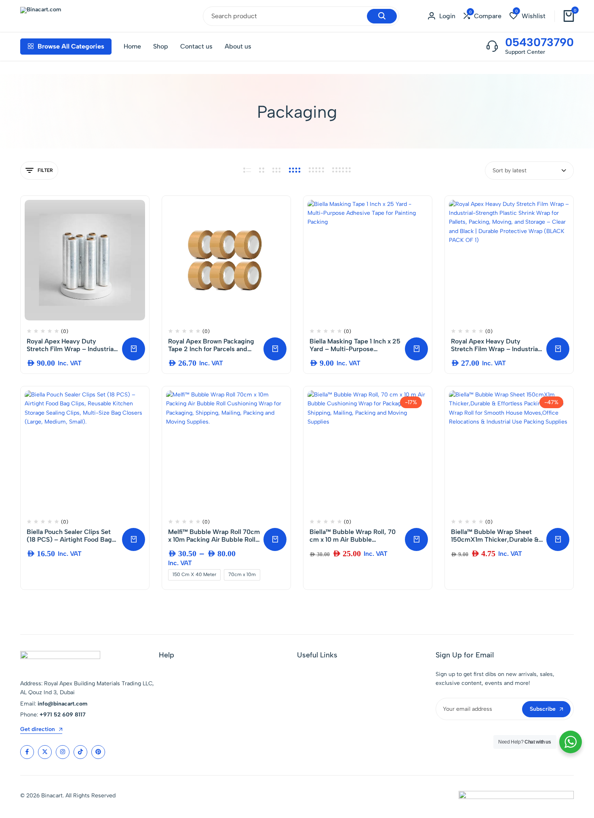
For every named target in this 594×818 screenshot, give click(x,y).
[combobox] (529, 170)
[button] (482, 16)
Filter (45, 170)
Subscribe (543, 709)
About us (238, 46)
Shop (160, 46)
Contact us (196, 46)
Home (132, 46)
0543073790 (539, 42)
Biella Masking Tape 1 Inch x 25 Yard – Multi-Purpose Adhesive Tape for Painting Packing (355, 345)
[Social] (27, 752)
